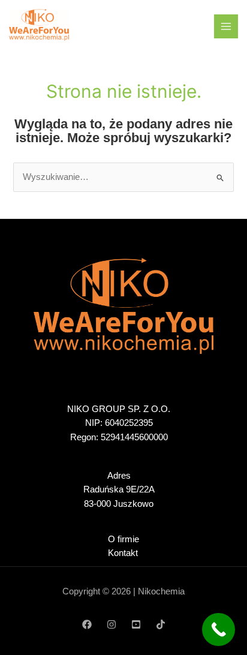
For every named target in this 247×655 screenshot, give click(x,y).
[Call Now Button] (218, 629)
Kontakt (123, 553)
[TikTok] (160, 624)
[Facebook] (87, 624)
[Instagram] (111, 624)
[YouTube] (136, 624)
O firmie (123, 539)
